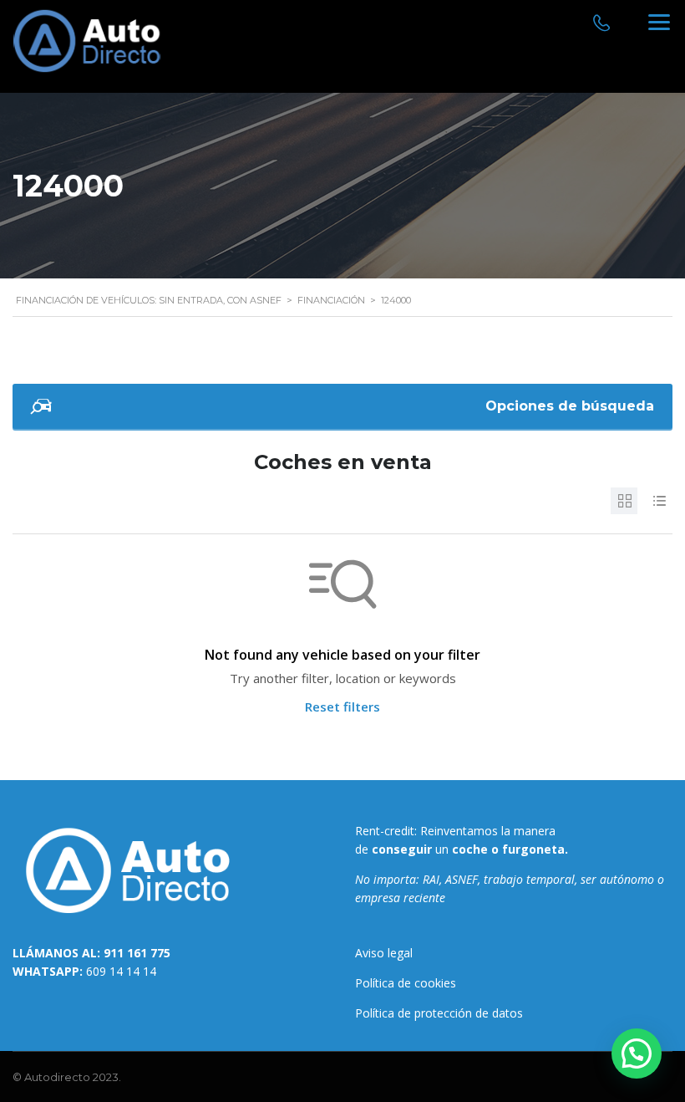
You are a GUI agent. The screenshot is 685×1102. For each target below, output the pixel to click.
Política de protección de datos (439, 1013)
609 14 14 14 (121, 971)
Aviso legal (384, 953)
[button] (636, 1053)
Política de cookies (405, 983)
